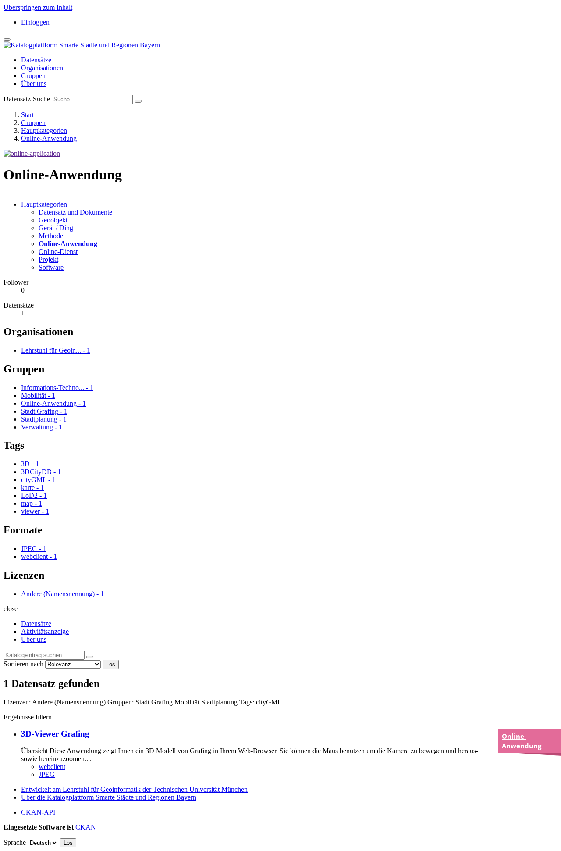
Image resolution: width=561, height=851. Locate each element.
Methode (51, 236)
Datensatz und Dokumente (75, 212)
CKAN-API (38, 812)
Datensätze (36, 60)
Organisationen (42, 68)
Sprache (15, 842)
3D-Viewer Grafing (55, 733)
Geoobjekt (53, 220)
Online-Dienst (58, 251)
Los (110, 664)
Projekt (48, 259)
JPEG (47, 774)
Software (51, 267)
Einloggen (35, 22)
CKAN (85, 827)
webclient (52, 766)
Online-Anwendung (49, 138)
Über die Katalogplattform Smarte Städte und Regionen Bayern (108, 797)
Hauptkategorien (44, 130)
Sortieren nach (23, 664)
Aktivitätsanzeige (45, 631)
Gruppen (33, 75)
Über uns (33, 83)
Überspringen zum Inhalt (38, 7)
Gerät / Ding (56, 228)
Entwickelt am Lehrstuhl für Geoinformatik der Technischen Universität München (134, 789)
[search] (89, 657)
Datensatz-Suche (27, 99)
